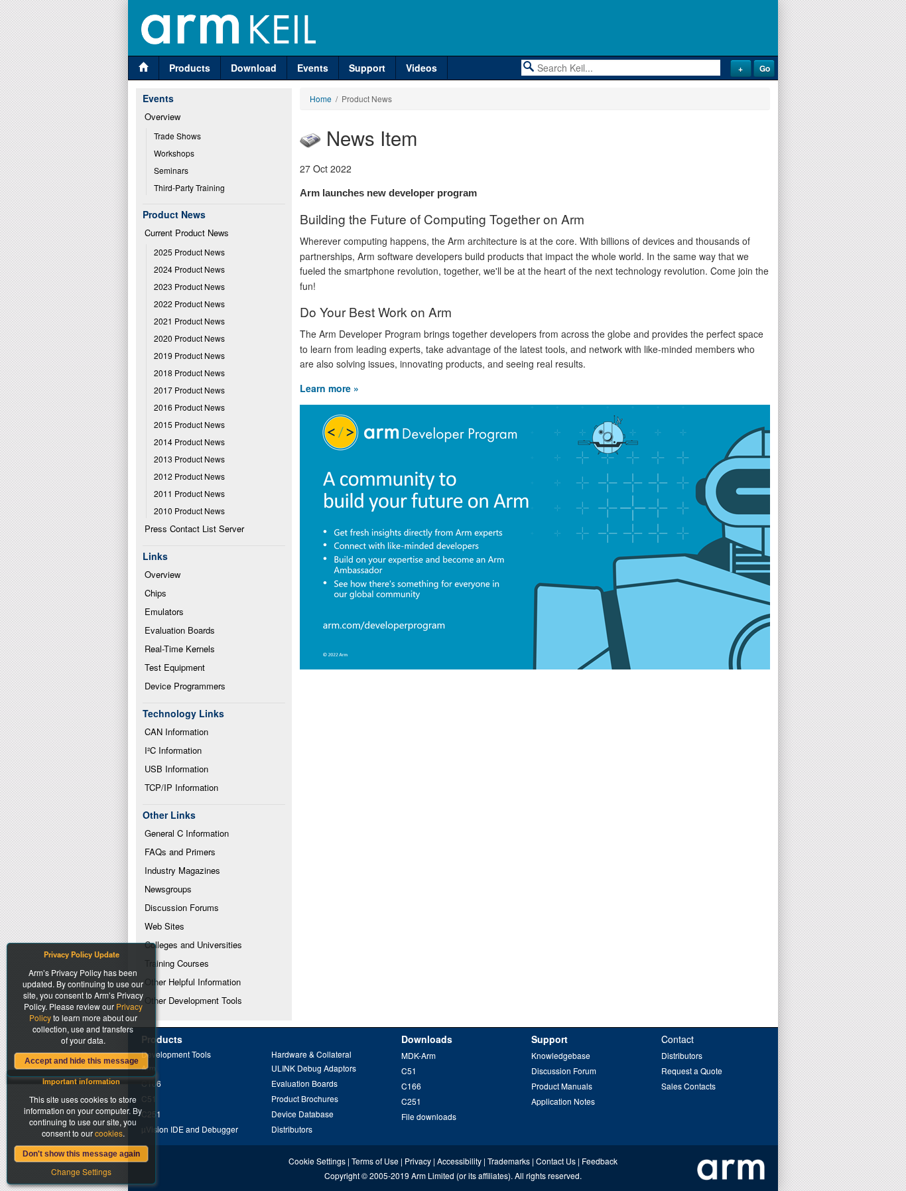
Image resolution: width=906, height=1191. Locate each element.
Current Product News (187, 232)
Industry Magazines (182, 870)
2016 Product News (189, 407)
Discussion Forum (563, 1070)
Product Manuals (561, 1085)
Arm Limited (432, 1175)
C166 (411, 1085)
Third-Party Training (189, 187)
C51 (409, 1070)
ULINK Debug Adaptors (313, 1068)
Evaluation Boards (180, 630)
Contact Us (556, 1160)
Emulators (164, 611)
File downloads (428, 1116)
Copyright (341, 1175)
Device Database (302, 1113)
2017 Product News (189, 389)
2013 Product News (189, 458)
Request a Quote (691, 1070)
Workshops (174, 153)
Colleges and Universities (193, 944)
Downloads (426, 1039)
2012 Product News (189, 476)
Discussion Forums (182, 907)
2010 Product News (189, 510)
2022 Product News (189, 303)
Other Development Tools (193, 1000)
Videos (421, 67)
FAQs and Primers (180, 851)
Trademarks (508, 1160)
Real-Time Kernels (180, 648)
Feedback (599, 1160)
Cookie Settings (317, 1160)
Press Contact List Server (194, 528)
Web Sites (164, 926)
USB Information (176, 768)
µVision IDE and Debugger (189, 1129)
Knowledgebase (560, 1055)
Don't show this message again (81, 1153)
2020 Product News (189, 338)
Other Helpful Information (193, 981)
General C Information (187, 833)
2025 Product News (189, 251)
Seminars (171, 170)
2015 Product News (189, 424)
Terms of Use (375, 1160)
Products (189, 67)
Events (312, 67)
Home (321, 98)
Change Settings (81, 1171)
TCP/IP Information (181, 787)
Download (254, 67)
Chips (155, 593)
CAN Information (176, 731)
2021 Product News (189, 320)
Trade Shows (177, 135)
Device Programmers (185, 685)
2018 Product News (189, 372)
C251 (411, 1101)
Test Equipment (175, 667)
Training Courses (177, 963)
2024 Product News (189, 269)
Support (367, 67)
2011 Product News (189, 493)
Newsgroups (168, 888)
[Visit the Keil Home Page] (143, 68)
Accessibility (459, 1160)
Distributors (291, 1129)
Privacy (418, 1160)
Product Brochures (304, 1098)
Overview (162, 116)
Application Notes (563, 1101)
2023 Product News (189, 286)
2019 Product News (189, 355)
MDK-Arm (418, 1055)
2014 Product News (189, 441)
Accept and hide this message (82, 1061)
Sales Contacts (688, 1085)
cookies (109, 1133)
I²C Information (173, 750)
